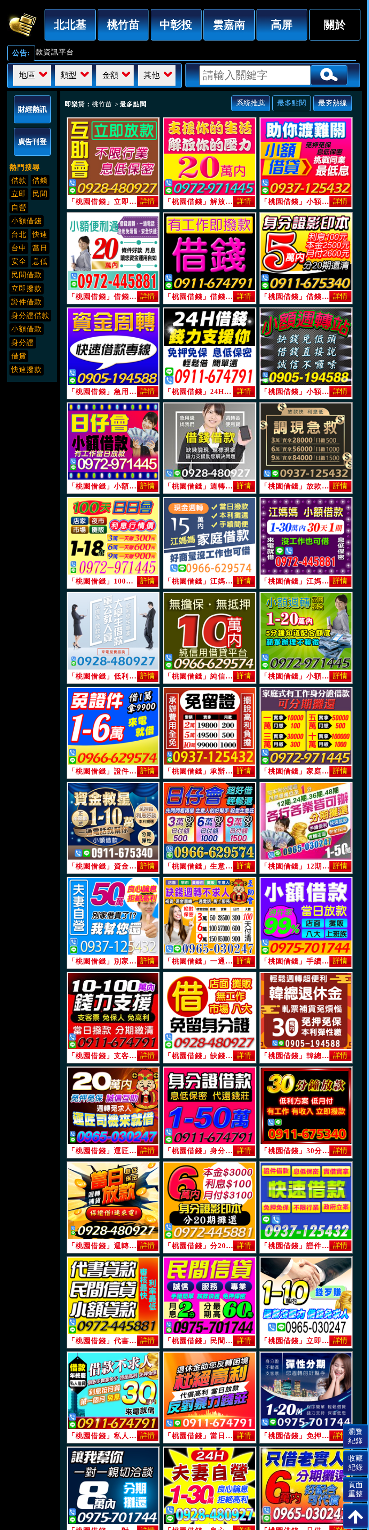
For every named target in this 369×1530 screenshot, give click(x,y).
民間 (40, 194)
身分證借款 (30, 315)
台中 (19, 248)
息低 (40, 261)
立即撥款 (26, 288)
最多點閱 (291, 103)
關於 (335, 24)
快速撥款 (26, 369)
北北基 (70, 24)
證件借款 (26, 302)
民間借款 (26, 275)
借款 (19, 180)
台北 (19, 234)
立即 (19, 194)
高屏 (281, 24)
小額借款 (26, 329)
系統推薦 (250, 103)
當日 (40, 248)
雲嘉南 (229, 24)
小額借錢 (26, 221)
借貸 (19, 356)
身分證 (22, 342)
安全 (19, 261)
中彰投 (176, 24)
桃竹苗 (123, 24)
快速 (40, 234)
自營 (19, 207)
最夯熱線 (332, 103)
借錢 (40, 180)
